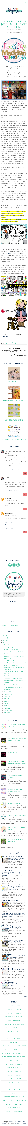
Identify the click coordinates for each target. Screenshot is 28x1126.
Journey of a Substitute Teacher (14, 470)
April (5, 706)
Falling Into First (14, 1035)
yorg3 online (8, 526)
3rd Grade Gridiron (8, 871)
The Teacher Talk (7, 968)
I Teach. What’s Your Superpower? (14, 1046)
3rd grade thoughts (14, 1013)
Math (2, 338)
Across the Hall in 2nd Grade (14, 1016)
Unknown (8, 498)
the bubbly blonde (14, 1107)
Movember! (7, 689)
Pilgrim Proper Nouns (10, 676)
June (5, 701)
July (5, 699)
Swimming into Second (14, 1064)
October (6, 692)
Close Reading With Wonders (12, 685)
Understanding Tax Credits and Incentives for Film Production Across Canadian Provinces (12, 874)
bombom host (9, 528)
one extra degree (14, 1089)
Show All (25, 996)
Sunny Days (14, 1060)
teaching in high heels (14, 1104)
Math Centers (8, 338)
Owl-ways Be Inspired (14, 1121)
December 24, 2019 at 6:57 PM (11, 515)
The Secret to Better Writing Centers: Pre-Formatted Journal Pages (16, 888)
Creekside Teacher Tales (14, 1027)
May (5, 703)
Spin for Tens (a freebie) (11, 665)
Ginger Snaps (14, 1042)
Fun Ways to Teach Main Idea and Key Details (16, 956)
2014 (4, 642)
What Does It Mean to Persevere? (14, 928)
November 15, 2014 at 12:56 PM (11, 455)
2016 (4, 638)
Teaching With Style (14, 1078)
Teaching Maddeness (19, 338)
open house (14, 1093)
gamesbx (7, 524)
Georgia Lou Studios (21, 1124)
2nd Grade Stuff (7, 954)
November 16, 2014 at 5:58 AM (11, 479)
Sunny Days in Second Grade (11, 885)
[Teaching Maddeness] (14, 50)
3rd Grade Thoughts (8, 982)
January (6, 712)
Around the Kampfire (14, 1020)
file (19, 205)
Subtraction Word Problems (16, 969)
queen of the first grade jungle (14, 1097)
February (6, 710)
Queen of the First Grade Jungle (12, 940)
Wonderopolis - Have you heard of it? (15, 663)
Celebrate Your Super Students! (13, 678)
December (7, 645)
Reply (25, 473)
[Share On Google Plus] (13, 343)
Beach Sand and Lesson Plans (14, 1024)
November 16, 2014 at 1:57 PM (11, 500)
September (7, 694)
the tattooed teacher (14, 1111)
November (7, 647)
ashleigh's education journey (14, 1086)
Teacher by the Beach (14, 1067)
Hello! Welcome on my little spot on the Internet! (16, 858)
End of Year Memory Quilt (15, 902)
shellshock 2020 (9, 522)
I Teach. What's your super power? (13, 926)
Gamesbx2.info (9, 513)
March (6, 708)
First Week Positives (14, 803)
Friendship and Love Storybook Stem (14, 942)
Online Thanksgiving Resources (13, 687)
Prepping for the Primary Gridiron (14, 1057)
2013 (4, 715)
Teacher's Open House (14, 1071)
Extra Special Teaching (14, 1031)
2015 (4, 640)
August (6, 696)
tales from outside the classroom (14, 1100)
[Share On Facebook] (10, 343)
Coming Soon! (12, 752)
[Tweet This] (7, 343)
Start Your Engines (11, 253)
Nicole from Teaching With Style (14, 1053)
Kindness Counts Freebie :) (11, 649)
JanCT (7, 478)
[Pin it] (15, 343)
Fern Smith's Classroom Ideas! (12, 856)
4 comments (4, 336)
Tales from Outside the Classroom (13, 913)
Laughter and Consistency (12, 490)
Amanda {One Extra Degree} (17, 815)
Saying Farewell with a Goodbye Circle (14, 984)
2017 (4, 635)
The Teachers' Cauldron (10, 900)
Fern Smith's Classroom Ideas (14, 1038)
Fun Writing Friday (9, 660)
